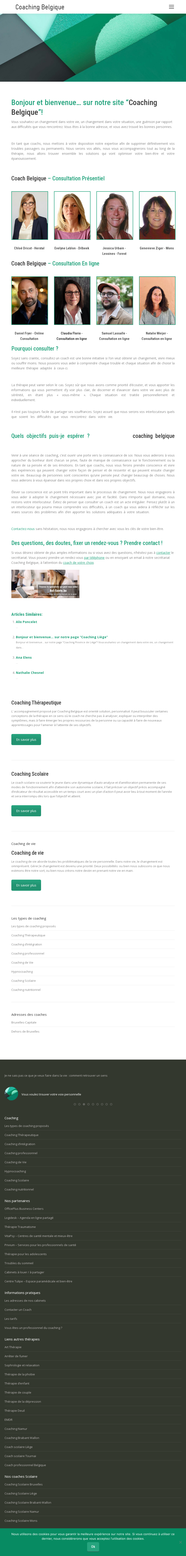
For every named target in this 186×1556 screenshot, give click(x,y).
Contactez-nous (23, 529)
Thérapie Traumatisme (20, 1227)
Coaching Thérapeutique (28, 935)
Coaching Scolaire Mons (21, 1521)
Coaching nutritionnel (26, 990)
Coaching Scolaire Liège (21, 1493)
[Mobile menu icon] (171, 7)
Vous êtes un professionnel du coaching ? (33, 1328)
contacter (163, 552)
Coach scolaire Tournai (20, 1456)
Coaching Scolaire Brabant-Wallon (28, 1502)
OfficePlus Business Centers (24, 1209)
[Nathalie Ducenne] (72, 215)
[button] (75, 1104)
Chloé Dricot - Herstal (29, 248)
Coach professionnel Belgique (25, 1465)
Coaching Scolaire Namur (22, 1511)
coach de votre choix (78, 562)
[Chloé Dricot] (29, 215)
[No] (180, 1542)
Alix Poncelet (26, 622)
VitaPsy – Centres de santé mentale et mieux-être (39, 1236)
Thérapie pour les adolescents (26, 1254)
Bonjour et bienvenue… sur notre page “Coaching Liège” (62, 637)
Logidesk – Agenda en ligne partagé (29, 1218)
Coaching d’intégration (26, 944)
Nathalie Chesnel (30, 672)
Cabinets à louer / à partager (24, 1272)
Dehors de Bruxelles (25, 1031)
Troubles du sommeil (19, 1263)
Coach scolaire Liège (19, 1447)
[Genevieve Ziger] (157, 215)
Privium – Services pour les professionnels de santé (40, 1245)
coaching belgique (154, 436)
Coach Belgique (28, 178)
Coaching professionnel (27, 953)
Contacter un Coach (18, 1310)
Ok (93, 1547)
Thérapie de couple (18, 1392)
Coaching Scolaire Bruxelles (24, 1484)
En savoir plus (26, 739)
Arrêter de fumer (16, 1356)
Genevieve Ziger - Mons (157, 248)
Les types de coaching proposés (33, 926)
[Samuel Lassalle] (114, 300)
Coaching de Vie (22, 962)
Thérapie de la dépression (23, 1401)
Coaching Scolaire (23, 981)
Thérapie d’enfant (17, 1383)
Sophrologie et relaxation (22, 1365)
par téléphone (94, 557)
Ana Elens (24, 657)
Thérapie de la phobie (20, 1374)
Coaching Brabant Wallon (22, 1438)
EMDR (8, 1420)
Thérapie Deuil (15, 1411)
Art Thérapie (13, 1347)
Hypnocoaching (22, 971)
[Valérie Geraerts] (114, 215)
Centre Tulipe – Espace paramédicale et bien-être (38, 1281)
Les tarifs (11, 1319)
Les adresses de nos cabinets (25, 1300)
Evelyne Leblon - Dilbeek (71, 248)
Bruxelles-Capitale (24, 1022)
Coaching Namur (16, 1429)
